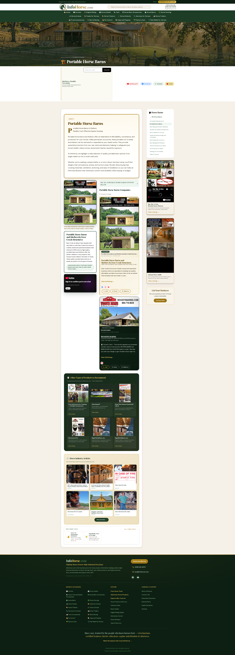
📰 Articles (77, 12)
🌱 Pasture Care (139, 20)
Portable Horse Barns (156, 124)
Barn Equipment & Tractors (157, 140)
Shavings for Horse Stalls (156, 151)
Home (62, 57)
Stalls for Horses (154, 154)
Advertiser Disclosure (148, 598)
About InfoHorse (147, 591)
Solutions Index (115, 605)
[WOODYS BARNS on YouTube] (102, 363)
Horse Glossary (115, 619)
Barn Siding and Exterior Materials (159, 127)
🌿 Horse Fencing (165, 12)
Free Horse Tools (116, 591)
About (155, 2)
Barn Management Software (157, 143)
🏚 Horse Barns (150, 12)
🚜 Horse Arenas (75, 16)
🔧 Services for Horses (142, 16)
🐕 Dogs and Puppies (123, 20)
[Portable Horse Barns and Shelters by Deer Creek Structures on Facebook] (102, 287)
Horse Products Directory (119, 602)
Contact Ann (160, 300)
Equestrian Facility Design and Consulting (158, 136)
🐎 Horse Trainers (108, 16)
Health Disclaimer (147, 605)
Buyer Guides (115, 609)
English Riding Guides (117, 612)
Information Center (117, 616)
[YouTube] (138, 577)
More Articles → (101, 519)
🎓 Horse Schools (124, 16)
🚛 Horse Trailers (159, 16)
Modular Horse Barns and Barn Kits (159, 129)
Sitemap (144, 609)
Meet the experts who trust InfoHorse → (117, 641)
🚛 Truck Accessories (76, 20)
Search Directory (116, 623)
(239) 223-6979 (170, 7)
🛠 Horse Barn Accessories (132, 12)
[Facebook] (133, 577)
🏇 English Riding (90, 12)
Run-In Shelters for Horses (157, 132)
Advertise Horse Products (120, 595)
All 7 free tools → (130, 529)
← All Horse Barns (156, 117)
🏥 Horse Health (105, 12)
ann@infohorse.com (170, 9)
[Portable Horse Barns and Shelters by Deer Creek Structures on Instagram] (105, 287)
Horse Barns (68, 57)
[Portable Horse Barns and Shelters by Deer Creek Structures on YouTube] (108, 287)
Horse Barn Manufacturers (157, 121)
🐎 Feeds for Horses (91, 16)
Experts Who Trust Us (118, 598)
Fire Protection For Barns (156, 148)
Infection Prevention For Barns (158, 145)
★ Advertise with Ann (167, 2)
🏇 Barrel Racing (93, 20)
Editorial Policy (146, 602)
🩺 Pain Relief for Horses (157, 20)
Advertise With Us (139, 561)
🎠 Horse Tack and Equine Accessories (74, 596)
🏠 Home (67, 12)
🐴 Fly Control (107, 20)
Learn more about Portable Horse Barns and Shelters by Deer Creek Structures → (80, 267)
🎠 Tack (116, 12)
